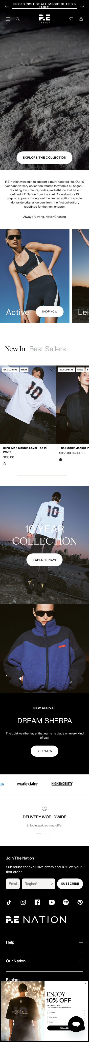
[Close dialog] (85, 983)
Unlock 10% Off (66, 1028)
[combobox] (35, 883)
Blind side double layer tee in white (24, 450)
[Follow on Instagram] (23, 902)
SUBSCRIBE (70, 884)
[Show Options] (51, 883)
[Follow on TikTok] (9, 902)
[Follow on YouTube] (52, 902)
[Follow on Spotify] (66, 902)
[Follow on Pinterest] (80, 902)
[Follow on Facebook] (37, 902)
